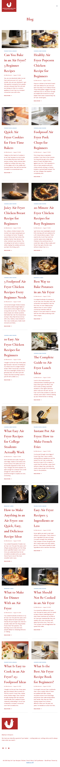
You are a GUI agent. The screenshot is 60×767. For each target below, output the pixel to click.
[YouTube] (8, 748)
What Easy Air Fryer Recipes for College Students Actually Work (14, 441)
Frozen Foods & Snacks (10, 51)
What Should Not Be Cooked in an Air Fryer (44, 597)
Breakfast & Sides (38, 277)
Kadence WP (30, 762)
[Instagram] (6, 748)
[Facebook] (3, 748)
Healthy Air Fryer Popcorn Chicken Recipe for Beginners (44, 65)
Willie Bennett (8, 75)
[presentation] (15, 39)
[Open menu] (57, 6)
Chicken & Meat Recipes (40, 51)
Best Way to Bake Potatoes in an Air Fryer (44, 286)
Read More (8, 95)
